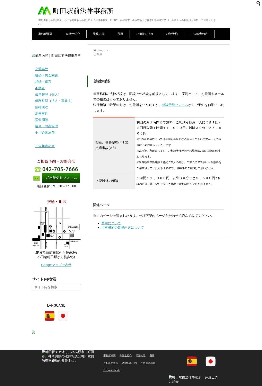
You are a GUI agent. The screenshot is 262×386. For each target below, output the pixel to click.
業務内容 (98, 33)
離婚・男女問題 (46, 75)
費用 (120, 33)
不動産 (40, 88)
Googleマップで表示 (56, 265)
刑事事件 (41, 113)
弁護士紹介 (73, 33)
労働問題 (41, 120)
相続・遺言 (43, 82)
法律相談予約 (129, 363)
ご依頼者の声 (199, 33)
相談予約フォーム (175, 105)
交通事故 (41, 69)
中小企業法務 (45, 132)
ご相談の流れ (144, 33)
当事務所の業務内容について (122, 227)
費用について (111, 223)
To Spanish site (111, 370)
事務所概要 (45, 33)
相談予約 (172, 33)
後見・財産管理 (46, 126)
